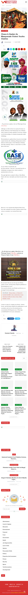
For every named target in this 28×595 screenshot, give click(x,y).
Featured (5, 532)
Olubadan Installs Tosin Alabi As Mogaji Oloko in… (14, 468)
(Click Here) (4, 125)
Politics (4, 553)
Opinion (5, 548)
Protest (4, 559)
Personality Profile (7, 551)
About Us (12, 584)
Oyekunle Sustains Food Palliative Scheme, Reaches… (14, 458)
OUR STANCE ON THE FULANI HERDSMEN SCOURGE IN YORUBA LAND (20, 349)
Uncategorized (6, 569)
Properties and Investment (9, 556)
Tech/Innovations (7, 567)
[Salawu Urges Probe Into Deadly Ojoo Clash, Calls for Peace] (21, 366)
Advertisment (6, 521)
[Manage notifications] (24, 592)
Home (6, 584)
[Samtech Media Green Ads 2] (14, 193)
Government (6, 537)
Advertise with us (14, 586)
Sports (4, 564)
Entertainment (14, 464)
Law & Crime (4, 30)
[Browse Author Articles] (14, 328)
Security (5, 561)
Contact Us (19, 584)
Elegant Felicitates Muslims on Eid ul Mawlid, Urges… (14, 478)
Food (14, 454)
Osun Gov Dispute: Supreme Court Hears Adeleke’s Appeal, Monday (8, 348)
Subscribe (22, 509)
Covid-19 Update (7, 524)
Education (5, 526)
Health (4, 540)
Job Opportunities (7, 543)
